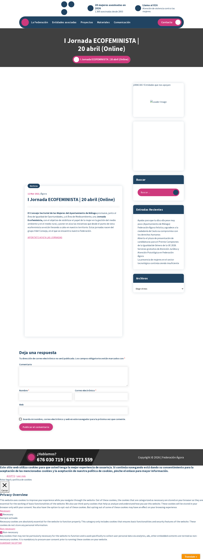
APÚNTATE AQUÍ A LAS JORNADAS (45, 237)
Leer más (21, 475)
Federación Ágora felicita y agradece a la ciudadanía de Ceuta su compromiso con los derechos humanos (158, 231)
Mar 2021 (34, 193)
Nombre (24, 390)
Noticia (34, 185)
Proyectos (87, 22)
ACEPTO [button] (11, 475)
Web (21, 404)
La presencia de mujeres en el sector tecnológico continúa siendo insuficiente (158, 261)
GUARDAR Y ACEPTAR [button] (11, 542)
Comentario (25, 364)
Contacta (166, 22)
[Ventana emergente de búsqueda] (152, 22)
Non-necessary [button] (7, 528)
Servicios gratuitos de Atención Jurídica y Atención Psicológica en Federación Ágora (158, 252)
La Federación (39, 22)
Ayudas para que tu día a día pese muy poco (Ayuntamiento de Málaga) (156, 222)
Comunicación (122, 22)
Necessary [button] (5, 510)
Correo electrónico (85, 390)
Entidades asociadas (64, 22)
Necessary (8, 514)
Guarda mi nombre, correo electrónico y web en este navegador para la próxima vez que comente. (74, 419)
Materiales (103, 22)
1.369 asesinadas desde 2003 (109, 11)
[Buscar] (175, 192)
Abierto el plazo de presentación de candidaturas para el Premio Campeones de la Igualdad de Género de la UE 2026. (158, 242)
